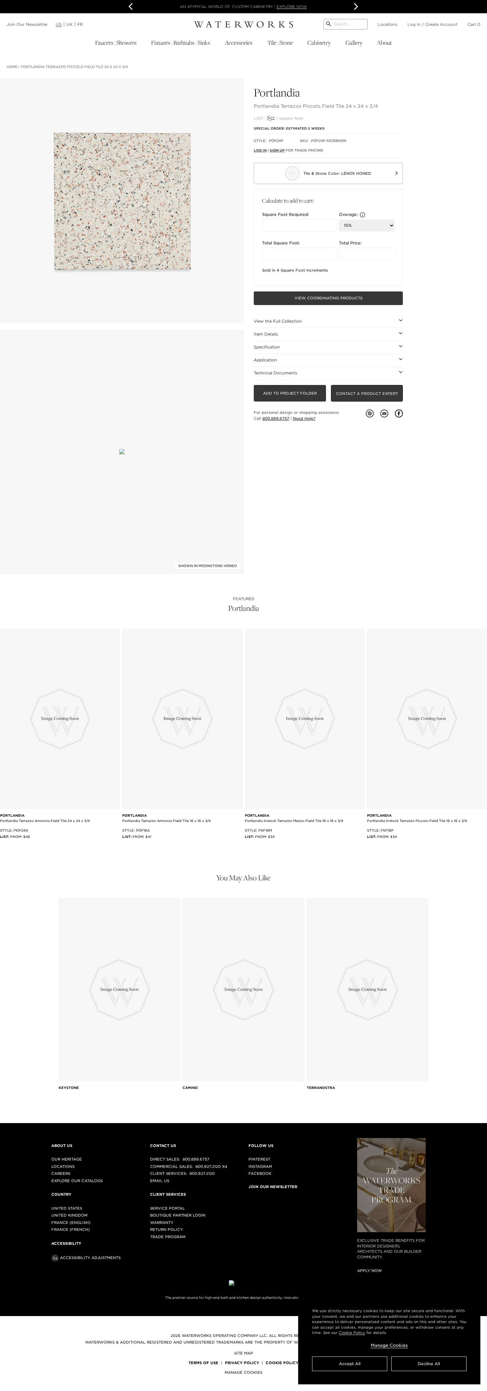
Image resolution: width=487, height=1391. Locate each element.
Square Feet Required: (285, 215)
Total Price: (350, 243)
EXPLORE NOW (292, 6)
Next (355, 6)
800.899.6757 (275, 418)
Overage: (348, 215)
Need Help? (304, 418)
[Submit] (328, 24)
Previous (132, 6)
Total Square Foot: (281, 243)
